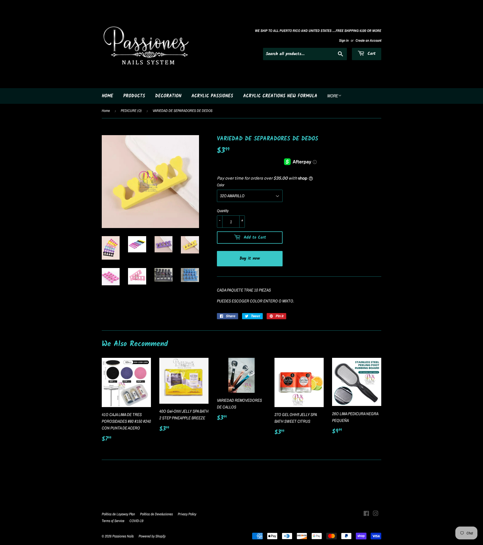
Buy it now (250, 258)
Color (220, 184)
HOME (107, 96)
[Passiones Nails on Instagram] (375, 514)
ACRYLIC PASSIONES (212, 96)
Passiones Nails (123, 536)
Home (106, 110)
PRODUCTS (134, 96)
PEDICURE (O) (131, 110)
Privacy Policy (187, 514)
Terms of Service (113, 520)
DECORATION (168, 96)
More (332, 96)
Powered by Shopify (152, 536)
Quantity (223, 210)
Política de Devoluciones (156, 514)
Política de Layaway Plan (118, 514)
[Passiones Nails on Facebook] (366, 514)
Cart (371, 53)
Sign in (344, 40)
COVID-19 (136, 520)
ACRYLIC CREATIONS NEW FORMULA (280, 96)
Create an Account (368, 40)
